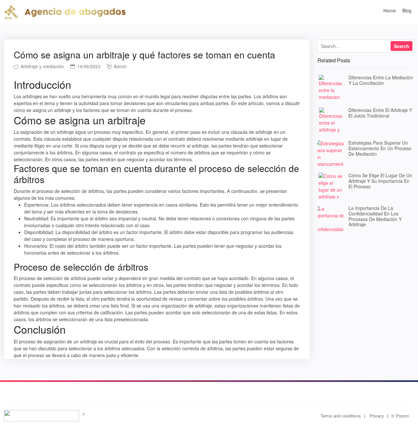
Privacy (377, 416)
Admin (119, 66)
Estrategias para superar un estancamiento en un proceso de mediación (379, 148)
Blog (406, 10)
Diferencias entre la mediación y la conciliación (380, 80)
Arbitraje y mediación (41, 66)
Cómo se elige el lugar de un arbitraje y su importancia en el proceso (380, 181)
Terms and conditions (340, 416)
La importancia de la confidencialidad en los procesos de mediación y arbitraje (375, 216)
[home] (65, 11)
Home (389, 10)
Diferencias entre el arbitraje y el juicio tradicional (380, 113)
